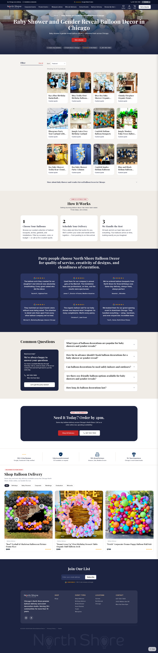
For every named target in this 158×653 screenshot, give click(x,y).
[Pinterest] (145, 2)
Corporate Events (30, 7)
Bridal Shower (79, 603)
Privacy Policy (51, 628)
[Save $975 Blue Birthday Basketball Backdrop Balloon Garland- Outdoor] (65, 74)
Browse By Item (110, 7)
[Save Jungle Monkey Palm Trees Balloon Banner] (135, 110)
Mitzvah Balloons (71, 7)
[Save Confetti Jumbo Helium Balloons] (111, 146)
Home (56, 15)
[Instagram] (26, 618)
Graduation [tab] (59, 485)
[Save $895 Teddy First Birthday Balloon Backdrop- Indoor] (88, 74)
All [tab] (7, 485)
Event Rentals (79, 606)
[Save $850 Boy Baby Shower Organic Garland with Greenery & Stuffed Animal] (111, 74)
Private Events (43, 7)
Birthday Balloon (80, 601)
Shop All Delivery (68, 433)
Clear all (41, 63)
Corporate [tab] (38, 485)
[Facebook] (143, 2)
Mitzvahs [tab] (70, 485)
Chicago (98, 603)
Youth (77, 609)
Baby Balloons (79, 598)
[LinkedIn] (149, 2)
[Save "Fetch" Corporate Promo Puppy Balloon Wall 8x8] (151, 493)
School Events (84, 7)
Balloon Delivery (96, 7)
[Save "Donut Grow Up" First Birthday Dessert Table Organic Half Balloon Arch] (100, 493)
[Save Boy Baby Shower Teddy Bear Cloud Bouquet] (65, 146)
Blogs (56, 598)
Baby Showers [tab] (26, 485)
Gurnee (97, 598)
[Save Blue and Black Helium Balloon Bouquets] (135, 146)
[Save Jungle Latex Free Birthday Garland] (88, 110)
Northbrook (99, 601)
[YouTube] (147, 2)
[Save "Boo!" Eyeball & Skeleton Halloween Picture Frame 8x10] (50, 493)
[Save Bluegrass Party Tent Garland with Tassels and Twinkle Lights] (65, 110)
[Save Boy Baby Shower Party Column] (88, 146)
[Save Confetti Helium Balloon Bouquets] (111, 110)
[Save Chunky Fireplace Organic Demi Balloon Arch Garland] (135, 74)
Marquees (78, 611)
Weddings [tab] (48, 485)
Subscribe (90, 577)
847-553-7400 (136, 2)
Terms (60, 628)
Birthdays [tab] (15, 485)
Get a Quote (144, 7)
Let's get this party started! (39, 385)
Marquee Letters (57, 7)
